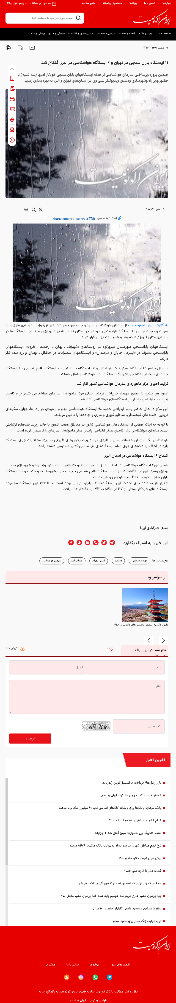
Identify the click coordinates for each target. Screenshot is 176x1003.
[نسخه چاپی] (8, 48)
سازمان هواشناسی (51, 561)
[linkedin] (86, 543)
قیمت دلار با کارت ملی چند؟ (142, 870)
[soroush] (78, 543)
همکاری (50, 965)
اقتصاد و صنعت (127, 34)
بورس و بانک (145, 34)
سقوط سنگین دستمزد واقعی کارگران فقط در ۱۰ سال (127, 908)
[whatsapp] (94, 543)
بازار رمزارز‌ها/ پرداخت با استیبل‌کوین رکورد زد (131, 782)
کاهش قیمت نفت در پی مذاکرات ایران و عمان (130, 795)
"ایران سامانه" (78, 1000)
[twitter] (103, 543)
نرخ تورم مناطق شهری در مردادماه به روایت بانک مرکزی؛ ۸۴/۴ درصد (115, 845)
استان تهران (98, 561)
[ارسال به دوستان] (31, 48)
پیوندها (133, 3)
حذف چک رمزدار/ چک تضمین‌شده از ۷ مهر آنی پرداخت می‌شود (119, 883)
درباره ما (166, 3)
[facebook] (70, 543)
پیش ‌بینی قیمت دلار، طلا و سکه (139, 858)
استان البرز (76, 561)
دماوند (118, 561)
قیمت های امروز (120, 965)
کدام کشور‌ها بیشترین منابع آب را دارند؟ (135, 820)
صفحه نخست (163, 34)
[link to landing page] (151, 18)
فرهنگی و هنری (56, 34)
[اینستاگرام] (81, 977)
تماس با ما (149, 3)
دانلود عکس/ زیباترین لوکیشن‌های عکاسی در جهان (140, 625)
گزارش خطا (12, 648)
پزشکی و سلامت (36, 34)
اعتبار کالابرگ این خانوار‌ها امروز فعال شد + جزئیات (127, 833)
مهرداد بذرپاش (139, 561)
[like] (111, 649)
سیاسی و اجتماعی (105, 34)
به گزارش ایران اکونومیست (148, 325)
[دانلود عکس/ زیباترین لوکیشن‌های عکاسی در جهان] (145, 605)
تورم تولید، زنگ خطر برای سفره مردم (137, 921)
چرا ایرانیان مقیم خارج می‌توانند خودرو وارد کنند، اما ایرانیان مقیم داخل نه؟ (111, 896)
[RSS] (66, 977)
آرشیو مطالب (88, 3)
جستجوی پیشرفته (112, 3)
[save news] (19, 48)
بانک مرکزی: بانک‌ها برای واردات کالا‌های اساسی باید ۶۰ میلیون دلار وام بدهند (110, 808)
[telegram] (114, 543)
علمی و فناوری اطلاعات (80, 34)
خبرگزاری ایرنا (150, 528)
